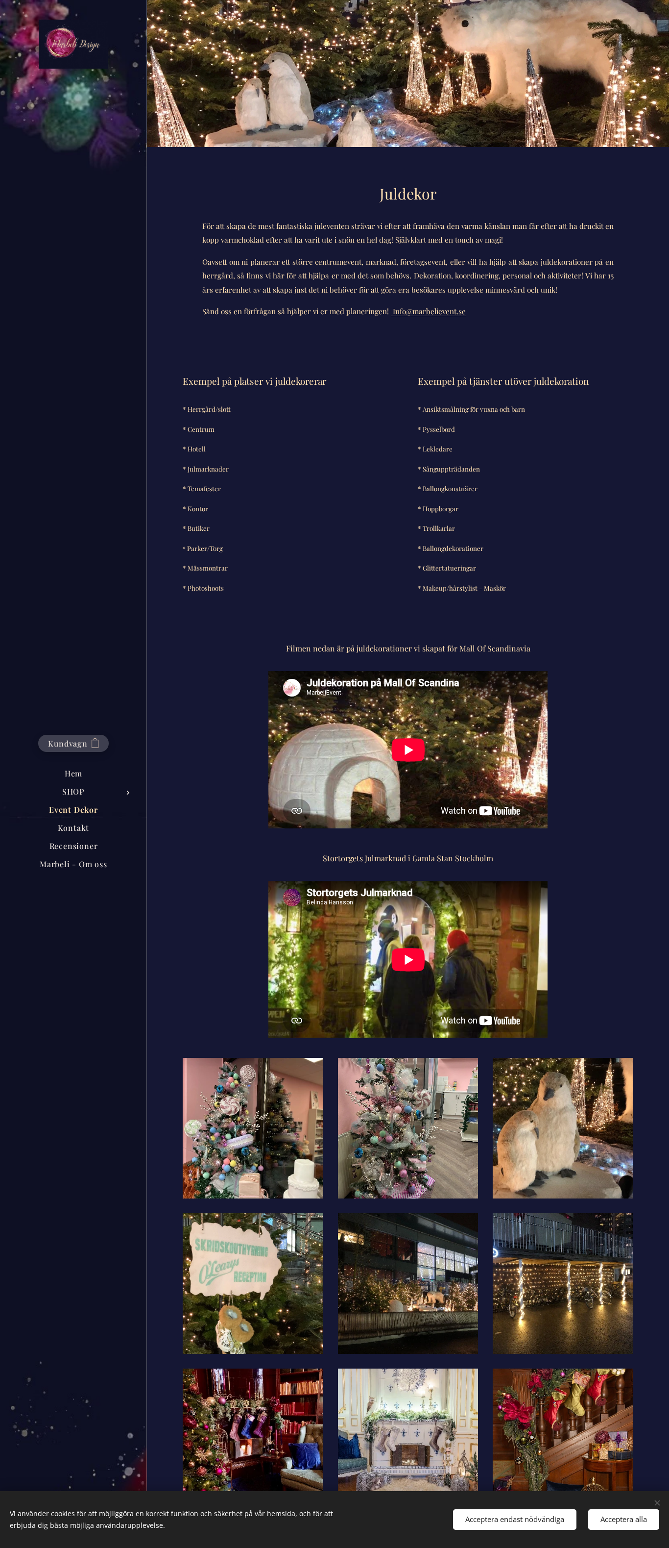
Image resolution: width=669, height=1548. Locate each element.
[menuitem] (73, 773)
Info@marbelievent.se (428, 311)
